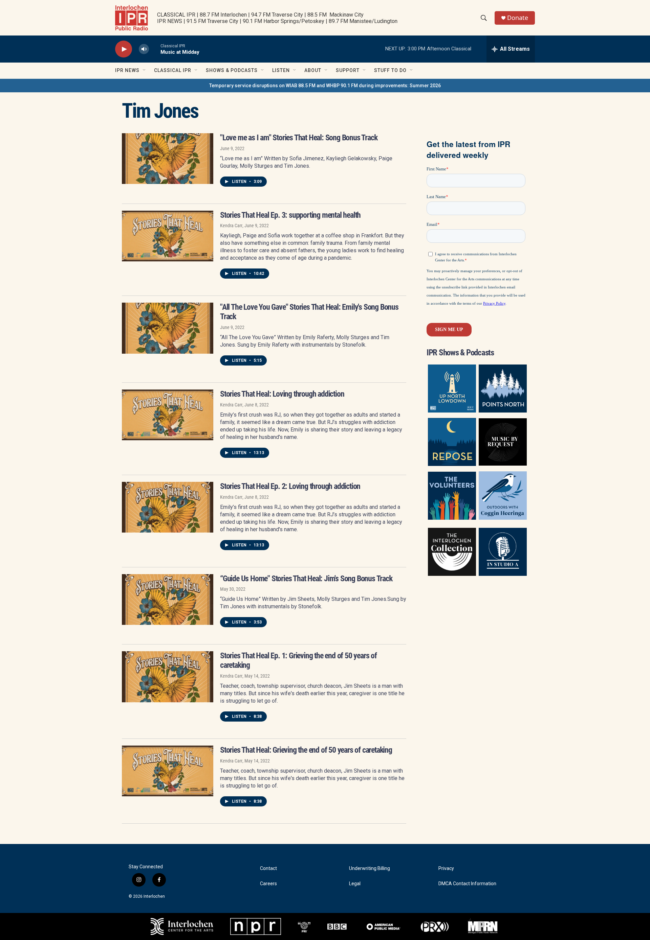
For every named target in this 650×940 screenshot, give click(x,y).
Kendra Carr (231, 225)
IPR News (127, 70)
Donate (517, 17)
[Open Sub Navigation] (144, 70)
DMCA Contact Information (467, 883)
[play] (123, 49)
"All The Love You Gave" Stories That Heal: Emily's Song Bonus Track (309, 311)
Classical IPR (172, 70)
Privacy (446, 868)
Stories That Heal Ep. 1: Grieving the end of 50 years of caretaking (298, 660)
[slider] (155, 48)
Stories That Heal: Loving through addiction (282, 394)
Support (348, 70)
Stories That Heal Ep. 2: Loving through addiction (290, 486)
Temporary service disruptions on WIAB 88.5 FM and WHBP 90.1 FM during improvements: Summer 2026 (325, 85)
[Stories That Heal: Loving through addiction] (167, 415)
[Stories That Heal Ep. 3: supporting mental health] (167, 236)
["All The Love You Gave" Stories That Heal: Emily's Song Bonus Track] (167, 328)
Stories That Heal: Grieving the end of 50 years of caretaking (306, 750)
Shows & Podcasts (232, 70)
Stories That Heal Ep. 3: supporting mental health (290, 215)
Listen (281, 70)
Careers (268, 883)
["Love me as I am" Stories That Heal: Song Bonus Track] (167, 158)
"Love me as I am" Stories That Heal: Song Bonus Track (298, 137)
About (312, 70)
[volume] (144, 49)
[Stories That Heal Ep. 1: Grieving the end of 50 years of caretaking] (167, 676)
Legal (355, 883)
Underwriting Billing (369, 868)
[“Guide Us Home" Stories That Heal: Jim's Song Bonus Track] (167, 599)
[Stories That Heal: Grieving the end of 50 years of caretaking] (167, 771)
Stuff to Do (390, 70)
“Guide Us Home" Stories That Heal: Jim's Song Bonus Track (306, 578)
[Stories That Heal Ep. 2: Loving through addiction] (167, 507)
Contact (268, 868)
